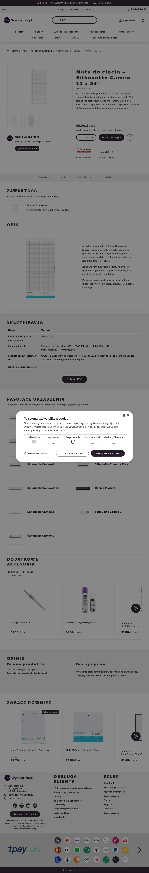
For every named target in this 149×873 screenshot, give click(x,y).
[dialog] (74, 436)
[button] (36, 453)
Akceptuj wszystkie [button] (107, 453)
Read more (59, 430)
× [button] (128, 415)
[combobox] (124, 415)
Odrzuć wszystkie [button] (72, 453)
